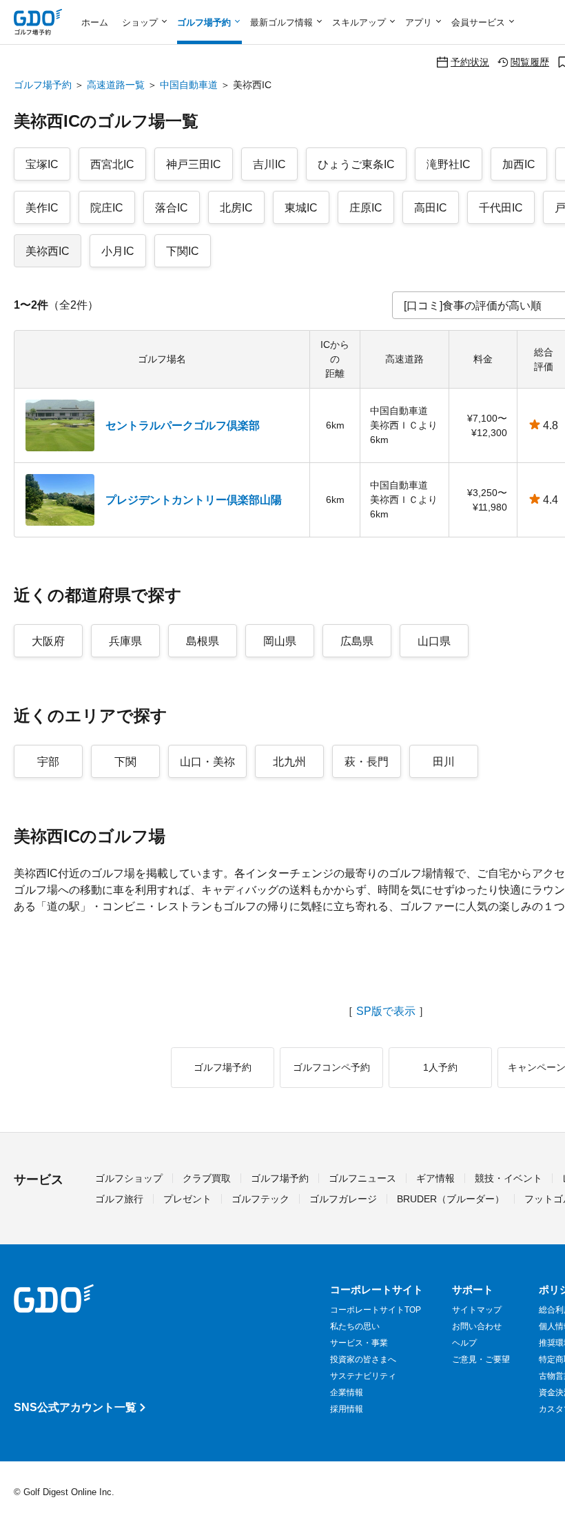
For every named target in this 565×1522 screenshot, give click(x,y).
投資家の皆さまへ (363, 1359)
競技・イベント (508, 1178)
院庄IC (106, 208)
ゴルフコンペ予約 (331, 1067)
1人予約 (440, 1067)
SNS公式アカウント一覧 (75, 1407)
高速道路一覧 (116, 84)
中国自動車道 (189, 84)
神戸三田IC (193, 164)
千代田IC (501, 208)
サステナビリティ (363, 1376)
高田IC (430, 208)
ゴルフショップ (129, 1178)
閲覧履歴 (530, 61)
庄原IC (365, 208)
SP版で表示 (385, 1011)
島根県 (202, 641)
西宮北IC (112, 164)
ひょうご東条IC (356, 164)
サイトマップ (477, 1310)
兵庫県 (125, 641)
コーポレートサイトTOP (375, 1310)
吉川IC (269, 164)
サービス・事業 (359, 1343)
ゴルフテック (260, 1199)
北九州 (289, 762)
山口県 (434, 641)
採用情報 (346, 1409)
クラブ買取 (207, 1178)
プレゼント (187, 1199)
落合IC (171, 208)
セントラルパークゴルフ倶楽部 (182, 425)
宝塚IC (42, 164)
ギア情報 (435, 1178)
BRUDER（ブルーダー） (450, 1199)
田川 (444, 762)
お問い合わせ (477, 1326)
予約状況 (470, 61)
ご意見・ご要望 (481, 1359)
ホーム (94, 22)
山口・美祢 (207, 762)
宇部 (48, 762)
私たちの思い (355, 1326)
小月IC (117, 251)
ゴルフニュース (362, 1178)
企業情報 (346, 1392)
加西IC (518, 164)
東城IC (301, 208)
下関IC (182, 251)
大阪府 (48, 641)
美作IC (42, 208)
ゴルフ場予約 (43, 84)
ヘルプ (464, 1343)
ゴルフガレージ (343, 1199)
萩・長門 (367, 762)
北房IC (236, 208)
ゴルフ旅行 (119, 1199)
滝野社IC (449, 164)
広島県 (356, 641)
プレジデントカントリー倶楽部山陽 (193, 500)
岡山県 (279, 641)
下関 (125, 762)
